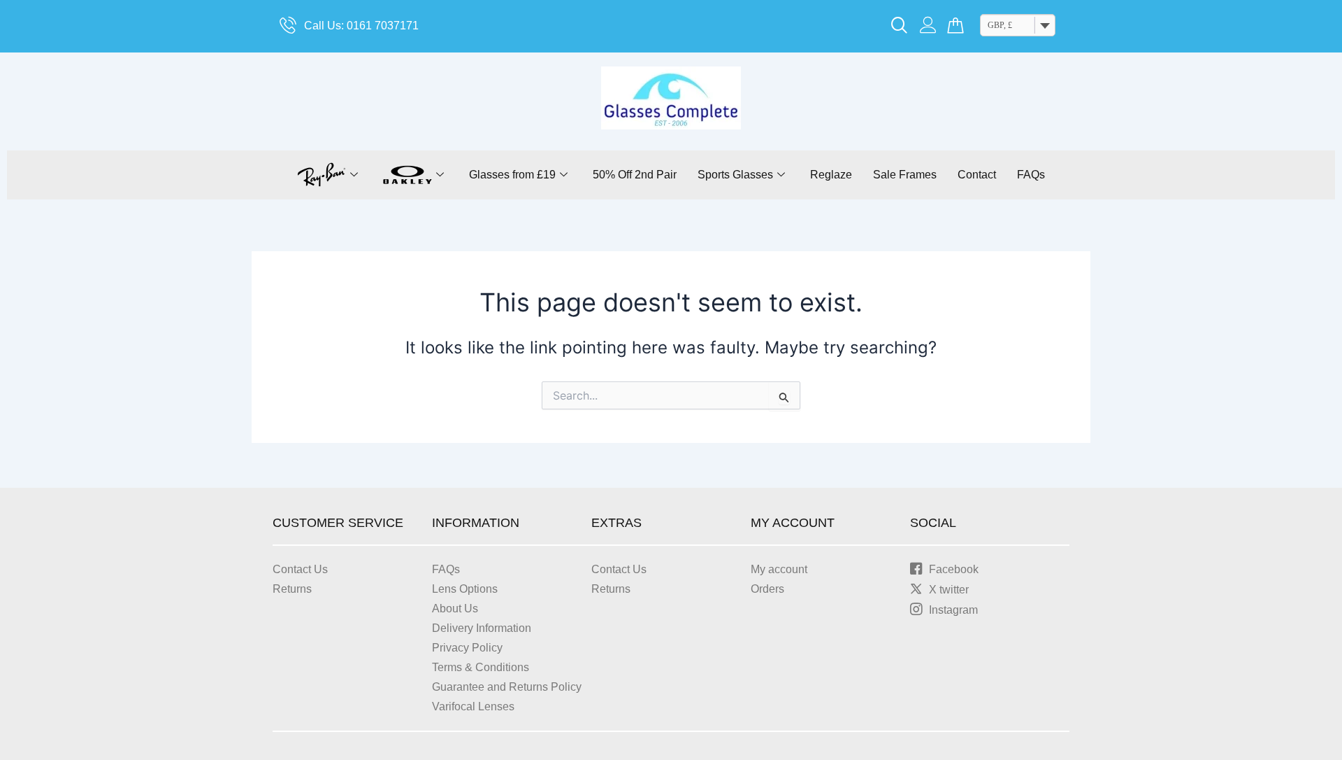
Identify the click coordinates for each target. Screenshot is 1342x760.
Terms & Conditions (480, 667)
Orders (767, 589)
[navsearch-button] (900, 27)
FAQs (1031, 175)
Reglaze (831, 175)
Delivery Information (481, 628)
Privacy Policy (467, 648)
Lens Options (465, 589)
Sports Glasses (735, 175)
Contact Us (300, 569)
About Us (455, 608)
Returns (292, 589)
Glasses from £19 (512, 175)
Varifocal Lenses (473, 706)
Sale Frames (905, 175)
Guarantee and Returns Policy (507, 687)
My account (779, 569)
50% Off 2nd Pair (635, 175)
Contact (977, 175)
